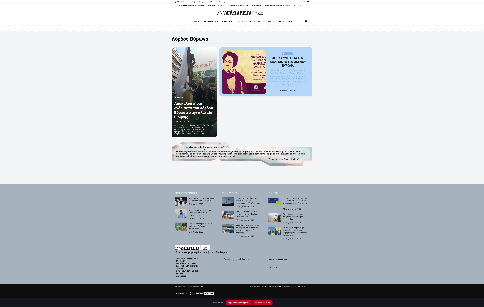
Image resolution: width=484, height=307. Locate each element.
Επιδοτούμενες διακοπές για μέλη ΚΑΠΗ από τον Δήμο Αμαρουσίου (294, 216)
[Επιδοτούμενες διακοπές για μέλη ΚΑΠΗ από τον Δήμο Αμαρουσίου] (274, 217)
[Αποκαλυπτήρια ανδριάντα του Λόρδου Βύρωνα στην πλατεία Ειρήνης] (194, 92)
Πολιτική (179, 97)
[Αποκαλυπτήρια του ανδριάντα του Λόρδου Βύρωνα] (244, 72)
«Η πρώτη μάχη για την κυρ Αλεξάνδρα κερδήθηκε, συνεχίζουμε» (200, 212)
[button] (306, 22)
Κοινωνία (287, 53)
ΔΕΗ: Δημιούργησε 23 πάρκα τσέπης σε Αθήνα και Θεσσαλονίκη (200, 226)
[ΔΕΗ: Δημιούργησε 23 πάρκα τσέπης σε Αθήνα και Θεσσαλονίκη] (181, 227)
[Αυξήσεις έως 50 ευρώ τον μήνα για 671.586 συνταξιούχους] (181, 201)
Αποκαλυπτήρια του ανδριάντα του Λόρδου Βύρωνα (288, 61)
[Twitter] (305, 2)
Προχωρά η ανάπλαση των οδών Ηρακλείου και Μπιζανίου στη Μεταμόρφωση (249, 214)
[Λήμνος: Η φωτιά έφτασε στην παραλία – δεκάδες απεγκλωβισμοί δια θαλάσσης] (228, 201)
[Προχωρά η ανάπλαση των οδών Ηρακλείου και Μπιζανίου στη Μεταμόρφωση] (228, 215)
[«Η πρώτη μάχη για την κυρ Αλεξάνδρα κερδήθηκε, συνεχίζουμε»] (181, 213)
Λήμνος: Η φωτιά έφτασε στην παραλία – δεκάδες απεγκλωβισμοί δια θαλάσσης (248, 200)
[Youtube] (307, 2)
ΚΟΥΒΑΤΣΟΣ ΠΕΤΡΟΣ (182, 122)
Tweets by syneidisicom (236, 259)
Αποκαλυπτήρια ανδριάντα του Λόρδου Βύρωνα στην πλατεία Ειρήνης (193, 110)
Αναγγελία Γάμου (262, 302)
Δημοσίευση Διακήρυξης (238, 302)
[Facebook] (302, 2)
